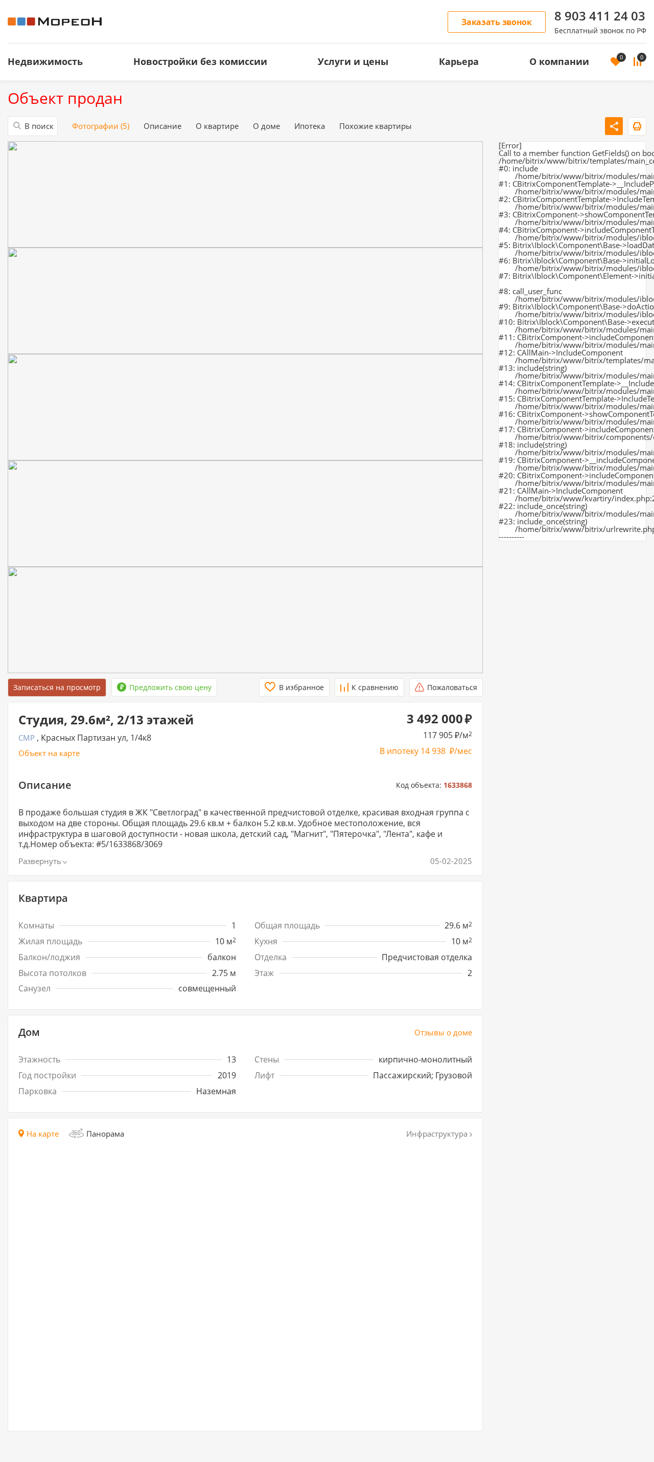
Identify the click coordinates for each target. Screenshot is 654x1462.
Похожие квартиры (375, 126)
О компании (559, 61)
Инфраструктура (437, 1134)
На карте (43, 1133)
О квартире (217, 126)
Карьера (459, 61)
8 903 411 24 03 (599, 16)
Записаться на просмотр (57, 687)
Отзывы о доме (443, 1032)
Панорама (105, 1133)
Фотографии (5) (100, 126)
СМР (26, 738)
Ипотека (309, 126)
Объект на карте (49, 753)
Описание (162, 126)
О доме (266, 126)
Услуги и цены (353, 61)
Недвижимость (45, 61)
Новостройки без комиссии (200, 61)
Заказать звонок (496, 22)
